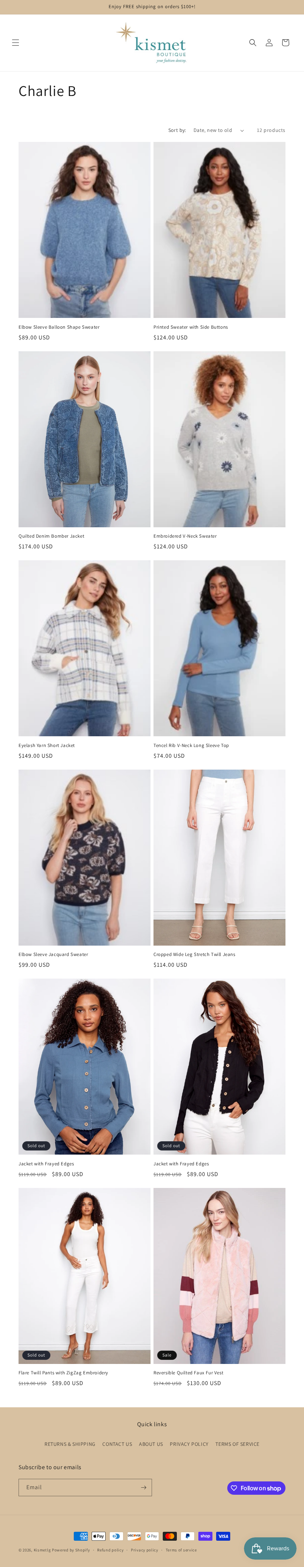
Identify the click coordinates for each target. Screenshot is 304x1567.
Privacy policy (144, 1550)
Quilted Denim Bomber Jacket (51, 536)
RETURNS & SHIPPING (70, 1444)
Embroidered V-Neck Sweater (185, 536)
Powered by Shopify (71, 1550)
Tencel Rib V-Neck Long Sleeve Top (191, 745)
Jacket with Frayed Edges (46, 1164)
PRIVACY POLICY (189, 1444)
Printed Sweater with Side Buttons (190, 327)
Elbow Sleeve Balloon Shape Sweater (59, 327)
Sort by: (177, 130)
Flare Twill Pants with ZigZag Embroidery (63, 1373)
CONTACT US (117, 1444)
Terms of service (181, 1550)
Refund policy (110, 1550)
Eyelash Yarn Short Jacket (47, 745)
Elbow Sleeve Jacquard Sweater (53, 954)
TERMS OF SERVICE (237, 1444)
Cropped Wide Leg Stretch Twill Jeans (194, 954)
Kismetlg (42, 1550)
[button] (15, 42)
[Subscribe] (143, 1487)
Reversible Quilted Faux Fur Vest (188, 1373)
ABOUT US (151, 1444)
